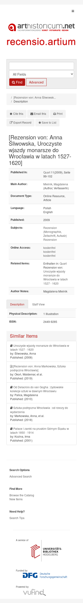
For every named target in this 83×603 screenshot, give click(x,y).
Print (59, 113)
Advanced (36, 82)
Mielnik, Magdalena (55, 184)
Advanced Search (20, 476)
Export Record (22, 122)
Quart (46, 172)
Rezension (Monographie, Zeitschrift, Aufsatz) (55, 231)
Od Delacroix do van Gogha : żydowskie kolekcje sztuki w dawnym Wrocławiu (36, 389)
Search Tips (16, 518)
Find (18, 82)
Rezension (50, 239)
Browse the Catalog (21, 495)
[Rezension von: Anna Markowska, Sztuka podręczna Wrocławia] (38, 368)
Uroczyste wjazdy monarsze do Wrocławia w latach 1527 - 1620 (55, 277)
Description (17, 304)
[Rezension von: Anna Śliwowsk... (35, 97)
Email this (40, 113)
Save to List (49, 122)
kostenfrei (49, 248)
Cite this (18, 113)
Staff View (38, 304)
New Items (16, 499)
